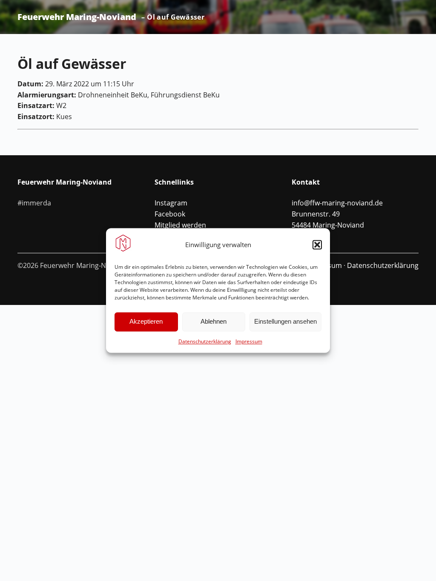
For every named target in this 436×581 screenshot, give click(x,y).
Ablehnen (214, 321)
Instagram (171, 203)
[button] (317, 244)
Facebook (170, 214)
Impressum (248, 341)
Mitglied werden (180, 225)
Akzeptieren (146, 321)
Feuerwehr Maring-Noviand (76, 17)
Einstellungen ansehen (285, 321)
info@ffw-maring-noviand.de (337, 203)
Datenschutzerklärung (204, 341)
